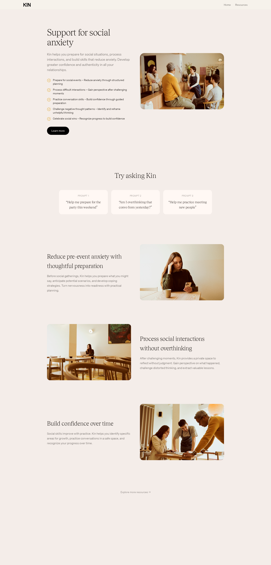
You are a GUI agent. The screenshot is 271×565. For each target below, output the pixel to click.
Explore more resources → (135, 492)
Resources (241, 4)
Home (227, 4)
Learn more (58, 130)
